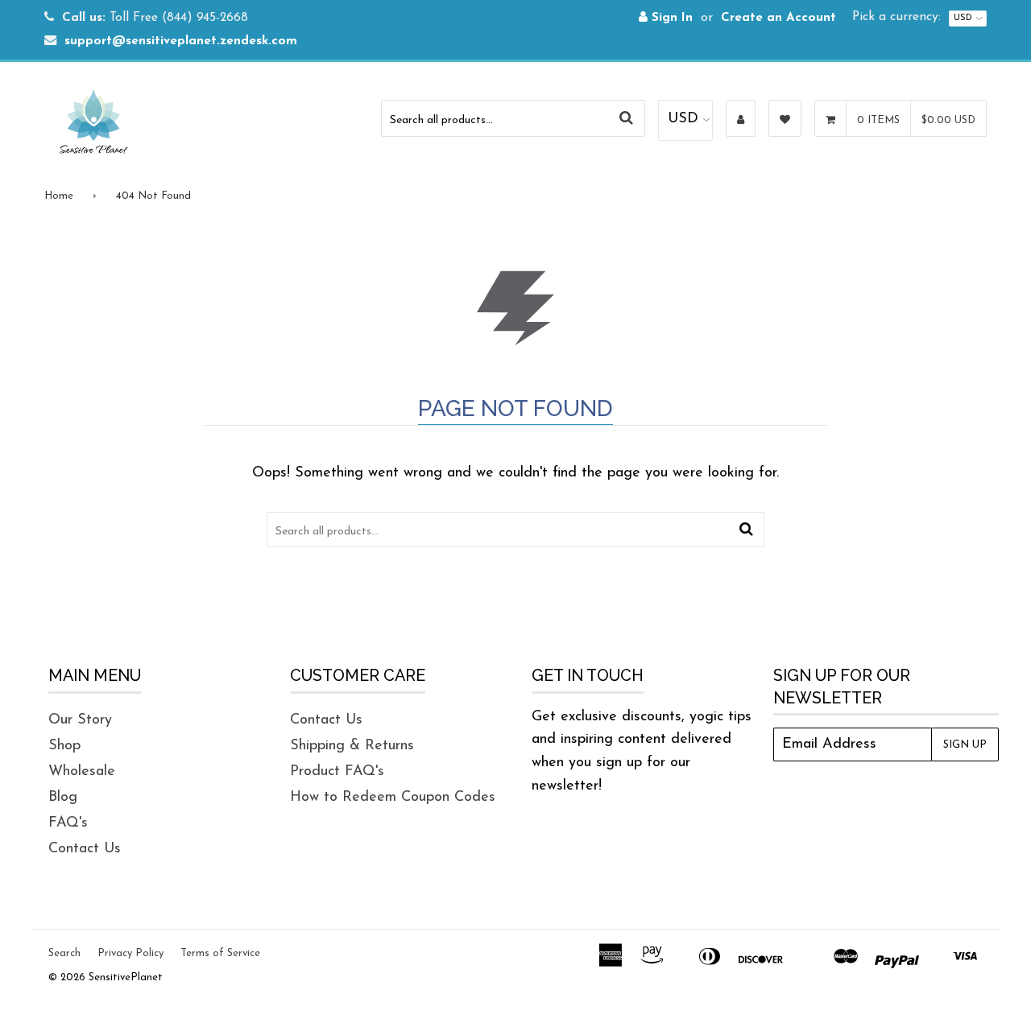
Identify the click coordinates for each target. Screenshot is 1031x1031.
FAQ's (68, 823)
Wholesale (81, 772)
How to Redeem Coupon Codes (392, 797)
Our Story (80, 720)
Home (58, 196)
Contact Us (84, 849)
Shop (64, 746)
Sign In (670, 18)
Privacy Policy (130, 953)
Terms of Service (220, 953)
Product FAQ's (337, 772)
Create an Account (778, 18)
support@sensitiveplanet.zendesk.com (180, 41)
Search (64, 953)
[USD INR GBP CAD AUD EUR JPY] (685, 120)
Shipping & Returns (352, 746)
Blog (62, 797)
